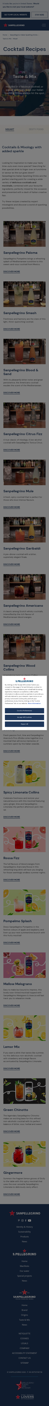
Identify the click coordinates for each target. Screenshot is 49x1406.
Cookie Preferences (24, 711)
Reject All (24, 724)
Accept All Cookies (24, 717)
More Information (34, 703)
